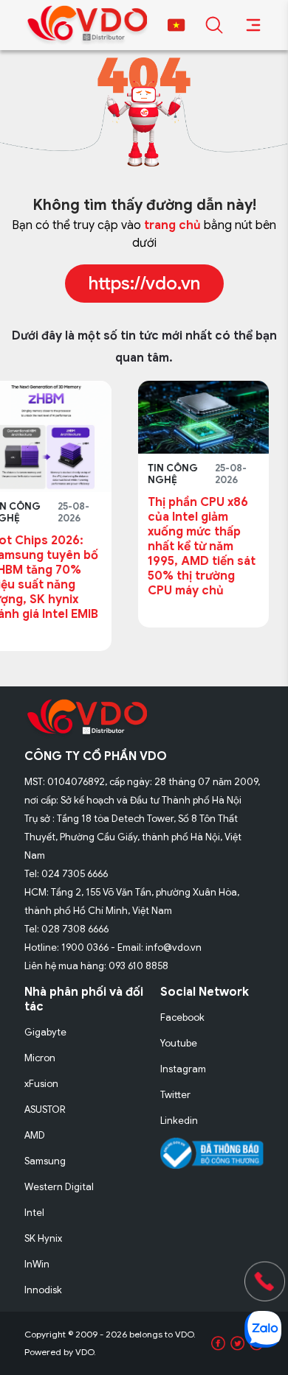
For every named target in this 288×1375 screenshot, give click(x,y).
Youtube (178, 1043)
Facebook (182, 1017)
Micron (39, 1058)
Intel (34, 1212)
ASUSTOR (45, 1109)
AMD (34, 1135)
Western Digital (59, 1187)
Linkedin (179, 1120)
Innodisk (43, 1290)
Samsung (45, 1161)
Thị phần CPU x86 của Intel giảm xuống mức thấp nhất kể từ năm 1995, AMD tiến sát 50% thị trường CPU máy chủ (121, 546)
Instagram (183, 1069)
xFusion (41, 1083)
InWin (36, 1264)
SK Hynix (43, 1238)
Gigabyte (45, 1032)
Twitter (175, 1095)
